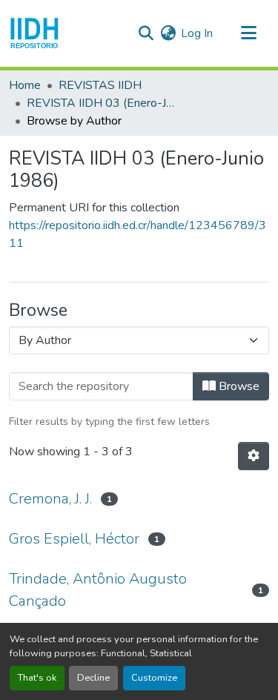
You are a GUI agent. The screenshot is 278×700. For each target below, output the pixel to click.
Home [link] (25, 85)
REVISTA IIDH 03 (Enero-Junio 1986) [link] (101, 103)
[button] (34, 33)
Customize (154, 677)
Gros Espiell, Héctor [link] (74, 539)
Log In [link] (197, 33)
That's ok (37, 677)
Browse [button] (237, 386)
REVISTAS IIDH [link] (100, 85)
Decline (93, 677)
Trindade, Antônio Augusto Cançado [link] (98, 590)
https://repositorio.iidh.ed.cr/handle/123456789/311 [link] (137, 234)
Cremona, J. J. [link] (50, 499)
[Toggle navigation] (248, 33)
